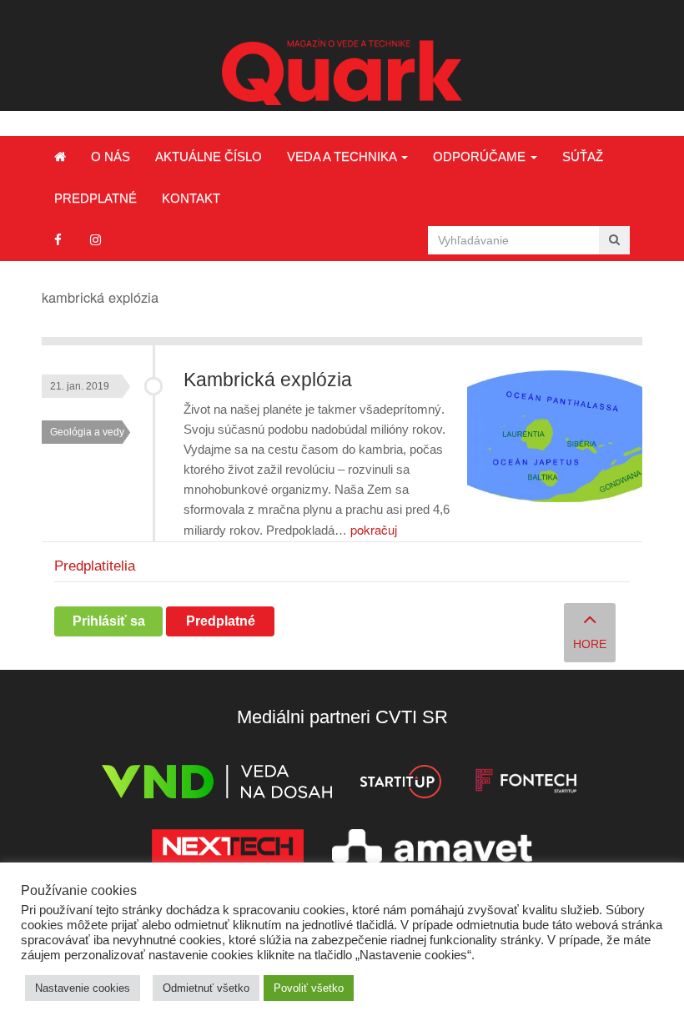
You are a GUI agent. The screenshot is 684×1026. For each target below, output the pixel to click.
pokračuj (373, 529)
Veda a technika (343, 156)
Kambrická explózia (268, 380)
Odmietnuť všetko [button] (206, 988)
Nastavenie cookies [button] (82, 988)
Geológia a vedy (87, 432)
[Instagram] (95, 239)
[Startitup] (400, 784)
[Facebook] (58, 239)
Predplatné (95, 198)
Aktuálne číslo (208, 156)
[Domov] (60, 157)
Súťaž (582, 156)
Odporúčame (481, 156)
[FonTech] (526, 784)
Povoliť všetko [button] (309, 988)
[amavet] (432, 848)
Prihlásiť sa (109, 621)
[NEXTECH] (228, 848)
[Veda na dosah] (217, 784)
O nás (110, 156)
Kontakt (191, 198)
